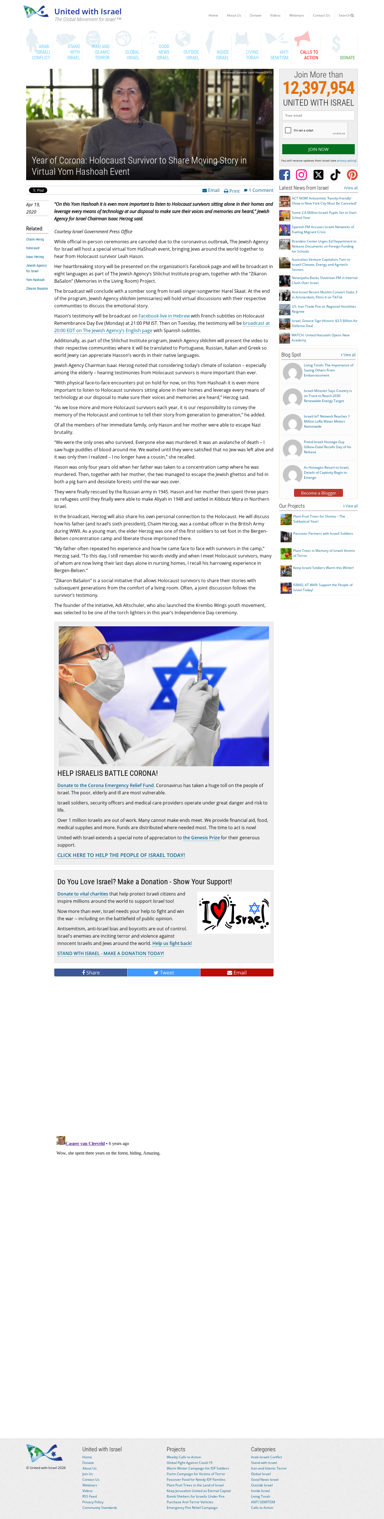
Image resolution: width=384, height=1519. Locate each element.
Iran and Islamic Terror (269, 1468)
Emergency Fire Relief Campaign (192, 1507)
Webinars (296, 15)
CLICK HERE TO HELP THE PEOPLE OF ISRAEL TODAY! (121, 855)
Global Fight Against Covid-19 (190, 1462)
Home (213, 15)
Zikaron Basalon (37, 289)
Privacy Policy (92, 1502)
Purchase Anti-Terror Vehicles (190, 1502)
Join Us (87, 1474)
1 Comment (261, 189)
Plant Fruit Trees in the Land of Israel (195, 1485)
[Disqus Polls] (164, 1058)
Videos (275, 15)
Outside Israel (262, 1485)
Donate (255, 15)
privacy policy (346, 160)
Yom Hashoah (35, 280)
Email (213, 189)
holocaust (33, 248)
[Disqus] (164, 1204)
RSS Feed (89, 1496)
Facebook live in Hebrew (164, 316)
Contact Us (321, 15)
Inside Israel (260, 1490)
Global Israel (261, 1474)
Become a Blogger (318, 493)
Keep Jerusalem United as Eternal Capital (199, 1490)
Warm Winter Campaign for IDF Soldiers (198, 1468)
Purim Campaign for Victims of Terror (196, 1474)
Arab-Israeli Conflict (266, 1457)
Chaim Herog (35, 239)
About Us (234, 15)
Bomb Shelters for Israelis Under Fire (196, 1496)
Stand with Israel (264, 1462)
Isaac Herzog (35, 257)
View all (351, 188)
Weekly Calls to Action (184, 1457)
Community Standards (99, 1507)
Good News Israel (265, 1479)
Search (345, 15)
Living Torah (260, 1496)
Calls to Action (262, 1507)
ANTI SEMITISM (263, 1502)
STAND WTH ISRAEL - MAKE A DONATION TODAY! (110, 953)
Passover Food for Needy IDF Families (196, 1479)
